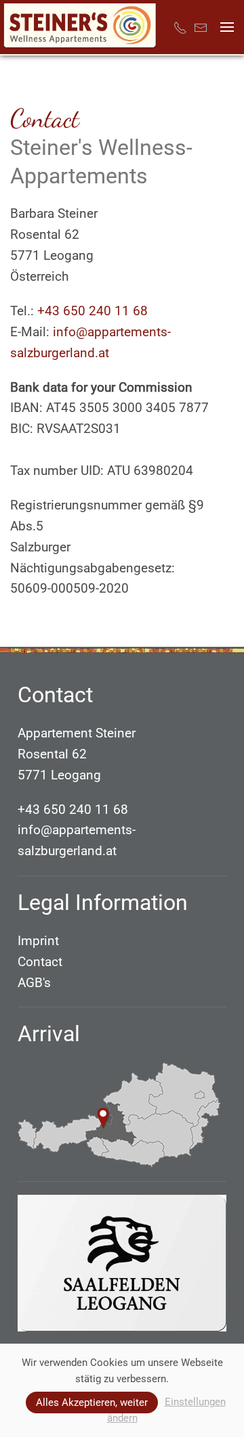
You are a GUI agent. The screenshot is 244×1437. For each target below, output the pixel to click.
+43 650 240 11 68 (92, 311)
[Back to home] (80, 27)
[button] (227, 27)
